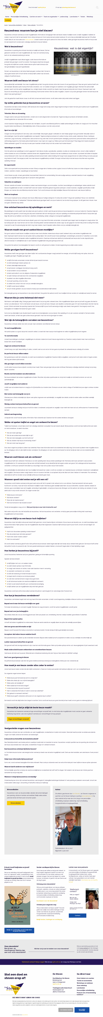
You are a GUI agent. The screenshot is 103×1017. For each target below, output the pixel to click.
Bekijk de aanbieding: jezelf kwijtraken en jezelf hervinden (19, 930)
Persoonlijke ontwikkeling (85, 990)
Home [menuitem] (7, 16)
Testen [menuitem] (82, 16)
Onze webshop (82, 985)
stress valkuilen (32, 25)
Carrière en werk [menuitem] (35, 16)
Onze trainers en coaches (85, 978)
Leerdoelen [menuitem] (74, 16)
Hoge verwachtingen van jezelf (18, 719)
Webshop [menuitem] (90, 16)
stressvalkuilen (29, 39)
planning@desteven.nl (69, 7)
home (5, 25)
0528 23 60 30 (42, 7)
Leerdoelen (81, 988)
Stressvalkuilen (16, 803)
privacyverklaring (84, 948)
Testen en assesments (84, 980)
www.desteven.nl (87, 796)
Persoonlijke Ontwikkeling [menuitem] (19, 16)
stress (24, 25)
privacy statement (25, 1014)
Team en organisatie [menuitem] (50, 16)
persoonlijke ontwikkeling (15, 25)
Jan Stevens (76, 793)
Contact (77, 915)
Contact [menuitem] (8, 20)
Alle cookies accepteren (82, 1010)
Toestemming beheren (66, 1010)
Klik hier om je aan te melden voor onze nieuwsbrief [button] (51, 948)
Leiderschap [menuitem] (64, 16)
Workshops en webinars (85, 983)
